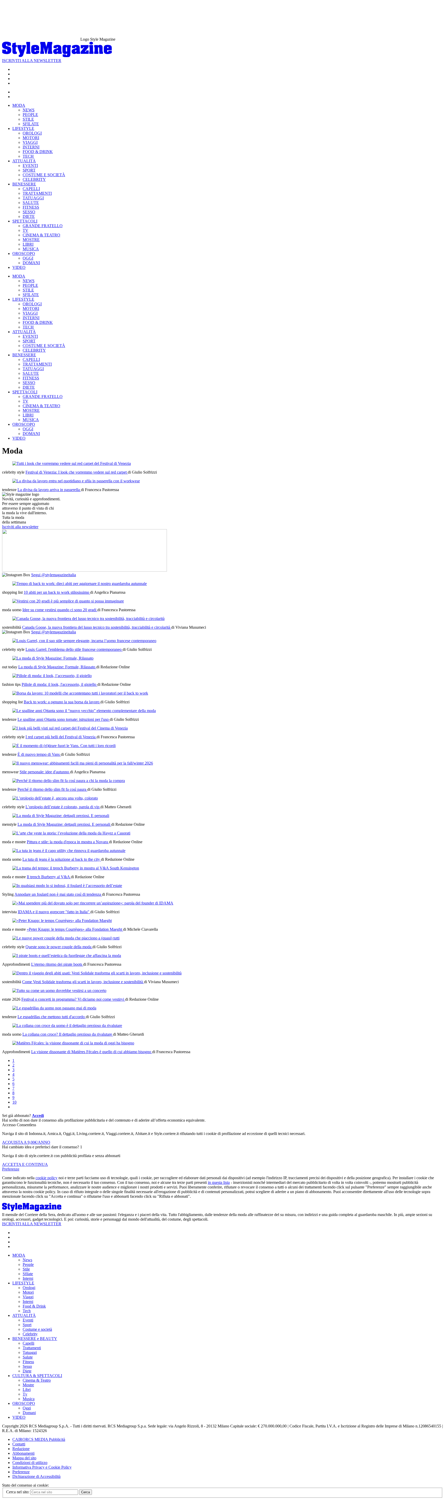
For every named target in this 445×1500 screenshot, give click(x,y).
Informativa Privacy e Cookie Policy (42, 1467)
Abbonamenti (23, 1453)
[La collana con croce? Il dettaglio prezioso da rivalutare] (67, 1025)
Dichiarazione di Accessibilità (36, 1476)
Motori (28, 1292)
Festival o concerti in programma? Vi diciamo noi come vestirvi (73, 999)
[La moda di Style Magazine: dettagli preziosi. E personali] (60, 815)
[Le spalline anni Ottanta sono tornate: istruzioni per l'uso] (84, 710)
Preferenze (10, 1169)
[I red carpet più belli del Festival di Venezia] (70, 728)
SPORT (29, 170)
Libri (27, 1389)
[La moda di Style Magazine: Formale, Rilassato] (52, 658)
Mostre (28, 1385)
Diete (27, 1371)
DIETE (29, 216)
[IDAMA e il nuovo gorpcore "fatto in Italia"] (92, 903)
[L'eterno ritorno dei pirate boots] (66, 955)
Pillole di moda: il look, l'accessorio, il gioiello (59, 684)
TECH (28, 156)
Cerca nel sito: (18, 1492)
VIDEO (18, 267)
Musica (29, 1399)
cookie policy (46, 1178)
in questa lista (219, 1182)
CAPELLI (31, 189)
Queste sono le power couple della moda (58, 947)
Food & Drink (34, 1306)
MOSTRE (31, 239)
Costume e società (37, 1329)
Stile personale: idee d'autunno (45, 772)
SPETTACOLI (24, 221)
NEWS (29, 110)
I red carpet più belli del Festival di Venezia (61, 737)
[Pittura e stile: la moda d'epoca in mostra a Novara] (71, 833)
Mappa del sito (24, 1458)
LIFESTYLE (23, 128)
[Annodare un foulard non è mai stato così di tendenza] (67, 885)
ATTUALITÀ (24, 161)
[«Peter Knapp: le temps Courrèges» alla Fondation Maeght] (62, 920)
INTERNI (31, 147)
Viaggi (28, 1297)
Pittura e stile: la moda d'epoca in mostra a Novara (68, 842)
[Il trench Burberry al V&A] (75, 868)
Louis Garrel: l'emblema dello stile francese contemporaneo (74, 649)
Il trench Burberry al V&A (49, 877)
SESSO (29, 212)
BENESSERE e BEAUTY (34, 1338)
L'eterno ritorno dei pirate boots (57, 964)
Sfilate (28, 1274)
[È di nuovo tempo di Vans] (64, 745)
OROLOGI (32, 133)
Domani (29, 1412)
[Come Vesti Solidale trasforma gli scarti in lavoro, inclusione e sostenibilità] (97, 973)
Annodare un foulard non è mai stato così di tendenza (58, 894)
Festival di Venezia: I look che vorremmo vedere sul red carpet (76, 472)
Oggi (27, 1408)
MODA (18, 105)
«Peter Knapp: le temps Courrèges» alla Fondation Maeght (75, 929)
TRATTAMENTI (37, 193)
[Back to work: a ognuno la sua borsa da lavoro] (80, 693)
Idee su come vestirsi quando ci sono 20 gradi (59, 610)
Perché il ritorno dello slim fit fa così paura (52, 789)
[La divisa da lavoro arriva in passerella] (76, 481)
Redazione (21, 1448)
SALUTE (31, 202)
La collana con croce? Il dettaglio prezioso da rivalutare (67, 1034)
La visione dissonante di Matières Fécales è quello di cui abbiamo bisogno (91, 1052)
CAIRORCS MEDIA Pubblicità (38, 1439)
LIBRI (28, 244)
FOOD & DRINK (38, 151)
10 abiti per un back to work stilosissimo (57, 592)
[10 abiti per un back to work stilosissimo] (79, 583)
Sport (27, 1325)
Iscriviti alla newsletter (20, 527)
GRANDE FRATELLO (43, 226)
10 (14, 1102)
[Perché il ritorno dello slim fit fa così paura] (68, 780)
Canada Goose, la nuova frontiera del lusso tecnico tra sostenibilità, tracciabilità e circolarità (96, 627)
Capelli (28, 1343)
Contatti (18, 1444)
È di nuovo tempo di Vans (39, 754)
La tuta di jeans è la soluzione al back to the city (61, 859)
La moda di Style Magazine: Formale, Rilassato (57, 667)
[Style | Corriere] (57, 56)
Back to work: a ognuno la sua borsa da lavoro (62, 702)
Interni (28, 1278)
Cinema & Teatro (37, 1380)
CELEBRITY (34, 179)
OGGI (28, 258)
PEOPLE (30, 114)
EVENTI (30, 165)
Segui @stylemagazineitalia (53, 575)
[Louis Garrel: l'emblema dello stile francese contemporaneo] (84, 640)
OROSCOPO (23, 253)
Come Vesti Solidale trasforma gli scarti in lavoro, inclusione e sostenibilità (83, 982)
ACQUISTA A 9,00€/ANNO (26, 1142)
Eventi (28, 1320)
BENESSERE (24, 184)
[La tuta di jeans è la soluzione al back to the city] (68, 850)
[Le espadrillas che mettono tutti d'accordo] (54, 1008)
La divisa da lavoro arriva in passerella (49, 489)
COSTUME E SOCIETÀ (44, 175)
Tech (27, 1311)
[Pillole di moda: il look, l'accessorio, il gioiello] (52, 675)
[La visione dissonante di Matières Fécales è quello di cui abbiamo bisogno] (73, 1043)
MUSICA (31, 249)
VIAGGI (30, 142)
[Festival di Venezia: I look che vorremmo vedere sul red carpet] (71, 463)
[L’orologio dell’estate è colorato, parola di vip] (55, 798)
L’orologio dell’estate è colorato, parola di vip (62, 807)
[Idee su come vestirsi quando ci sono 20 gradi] (68, 601)
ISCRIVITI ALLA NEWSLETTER (31, 60)
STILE (28, 119)
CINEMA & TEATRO (41, 235)
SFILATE (31, 124)
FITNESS (31, 207)
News (27, 1260)
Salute (28, 1357)
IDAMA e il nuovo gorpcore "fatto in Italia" (54, 912)
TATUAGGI (33, 198)
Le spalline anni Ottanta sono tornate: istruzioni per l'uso (64, 719)
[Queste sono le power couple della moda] (65, 938)
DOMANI (31, 263)
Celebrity (30, 1334)
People (28, 1264)
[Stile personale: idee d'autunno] (82, 763)
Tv (25, 1394)
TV (25, 230)
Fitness (28, 1362)
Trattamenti (32, 1348)
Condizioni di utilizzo (29, 1462)
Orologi (29, 1287)
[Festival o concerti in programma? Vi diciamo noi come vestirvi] (59, 990)
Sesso (27, 1366)
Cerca (85, 1492)
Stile (26, 1269)
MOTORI (31, 138)
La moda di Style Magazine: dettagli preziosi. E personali (64, 824)
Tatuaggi (30, 1352)
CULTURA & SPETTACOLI (37, 1375)
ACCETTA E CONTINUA (25, 1164)
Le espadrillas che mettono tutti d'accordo (52, 1017)
